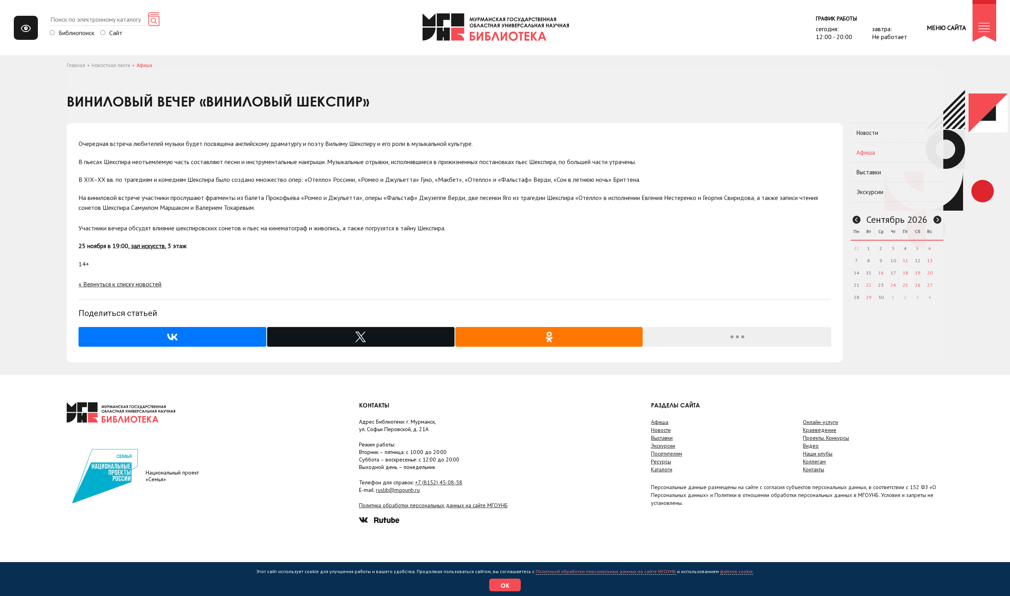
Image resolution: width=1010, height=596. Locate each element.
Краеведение (819, 429)
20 (930, 273)
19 (917, 273)
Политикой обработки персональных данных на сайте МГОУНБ (606, 571)
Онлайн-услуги (820, 422)
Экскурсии (870, 192)
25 (905, 285)
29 (869, 297)
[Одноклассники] (549, 337)
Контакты (813, 469)
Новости (867, 132)
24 (893, 285)
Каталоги (661, 469)
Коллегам (814, 461)
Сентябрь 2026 (897, 219)
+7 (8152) (438, 482)
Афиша (866, 152)
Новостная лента (111, 65)
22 (869, 285)
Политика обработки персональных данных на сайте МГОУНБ (433, 505)
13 (930, 260)
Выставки (869, 172)
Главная (76, 65)
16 (881, 273)
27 (930, 285)
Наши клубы (817, 453)
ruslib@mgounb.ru (398, 489)
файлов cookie (736, 571)
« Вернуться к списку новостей (120, 284)
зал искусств (148, 246)
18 (905, 273)
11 (905, 260)
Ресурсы (661, 461)
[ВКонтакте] (172, 337)
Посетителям (666, 453)
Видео (811, 445)
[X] (360, 337)
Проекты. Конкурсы (826, 437)
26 (917, 285)
